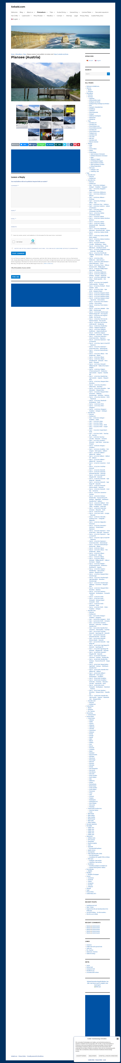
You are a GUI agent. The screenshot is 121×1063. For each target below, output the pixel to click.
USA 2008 (91, 136)
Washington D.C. (93, 801)
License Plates (86, 12)
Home (12, 54)
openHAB (90, 846)
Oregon (91, 782)
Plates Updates (92, 822)
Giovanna (90, 91)
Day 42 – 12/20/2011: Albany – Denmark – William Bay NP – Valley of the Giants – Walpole (99, 560)
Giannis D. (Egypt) (95, 159)
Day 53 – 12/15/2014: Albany (96, 357)
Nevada (91, 767)
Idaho (90, 739)
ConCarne (89, 945)
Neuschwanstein (93, 112)
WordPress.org (90, 970)
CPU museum (91, 839)
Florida (91, 734)
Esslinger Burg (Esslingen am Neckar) (99, 103)
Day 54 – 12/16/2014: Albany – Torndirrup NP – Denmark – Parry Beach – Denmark (98, 360)
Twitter (90, 881)
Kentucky (91, 747)
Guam (90, 812)
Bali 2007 (91, 138)
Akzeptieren (81, 1056)
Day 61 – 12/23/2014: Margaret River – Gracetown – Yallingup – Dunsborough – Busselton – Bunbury (99, 393)
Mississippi (92, 760)
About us (30, 12)
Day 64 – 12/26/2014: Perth (96, 404)
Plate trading (91, 815)
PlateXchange (91, 819)
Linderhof (91, 110)
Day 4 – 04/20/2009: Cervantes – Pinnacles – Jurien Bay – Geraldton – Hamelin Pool (99, 624)
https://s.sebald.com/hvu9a (61, 54)
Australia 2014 (93, 124)
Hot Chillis (14, 16)
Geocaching (74, 12)
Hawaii (91, 737)
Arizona (91, 723)
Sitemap (69, 16)
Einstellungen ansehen (108, 1056)
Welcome (14, 12)
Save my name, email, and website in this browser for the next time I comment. (37, 235)
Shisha (91, 150)
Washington (92, 800)
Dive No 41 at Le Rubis (92, 914)
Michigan (91, 756)
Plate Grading (91, 817)
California (91, 727)
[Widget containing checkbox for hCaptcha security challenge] (23, 242)
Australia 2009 (93, 135)
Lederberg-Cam (95, 171)
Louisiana (91, 749)
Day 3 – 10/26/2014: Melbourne (97, 192)
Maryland (91, 753)
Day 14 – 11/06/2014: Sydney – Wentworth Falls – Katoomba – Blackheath (97, 225)
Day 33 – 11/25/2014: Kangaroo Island (99, 293)
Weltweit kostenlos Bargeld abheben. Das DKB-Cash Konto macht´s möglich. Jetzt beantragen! (97, 983)
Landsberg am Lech (92, 905)
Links (89, 845)
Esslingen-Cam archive (95, 860)
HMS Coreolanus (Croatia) (97, 164)
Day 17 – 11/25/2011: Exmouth (97, 470)
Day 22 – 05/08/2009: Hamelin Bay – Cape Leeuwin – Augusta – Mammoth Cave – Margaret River (99, 697)
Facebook (90, 879)
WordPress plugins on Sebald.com (98, 866)
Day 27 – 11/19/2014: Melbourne (97, 272)
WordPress (91, 864)
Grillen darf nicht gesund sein (94, 946)
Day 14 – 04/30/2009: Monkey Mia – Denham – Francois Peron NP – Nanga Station (99, 661)
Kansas (91, 746)
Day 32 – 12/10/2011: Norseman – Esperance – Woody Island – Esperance (98, 527)
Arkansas (91, 725)
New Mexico (92, 772)
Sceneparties (91, 852)
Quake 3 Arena (91, 850)
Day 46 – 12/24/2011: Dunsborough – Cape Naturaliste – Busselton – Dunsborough (99, 579)
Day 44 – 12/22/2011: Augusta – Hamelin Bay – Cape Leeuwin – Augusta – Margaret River (97, 570)
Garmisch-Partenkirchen (96, 107)
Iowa (90, 744)
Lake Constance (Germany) (98, 154)
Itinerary (91, 176)
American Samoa (93, 810)
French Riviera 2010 (94, 131)
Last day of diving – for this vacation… (96, 912)
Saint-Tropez (90, 907)
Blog (21, 12)
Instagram (90, 883)
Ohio (90, 779)
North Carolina (93, 775)
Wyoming (91, 806)
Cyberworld (26, 16)
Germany (90, 96)
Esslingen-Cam (95, 169)
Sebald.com (18, 6)
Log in (88, 965)
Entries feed (90, 967)
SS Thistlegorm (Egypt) (97, 161)
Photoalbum (41, 12)
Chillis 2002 (91, 827)
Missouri (91, 761)
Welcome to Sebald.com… (93, 86)
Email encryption (92, 843)
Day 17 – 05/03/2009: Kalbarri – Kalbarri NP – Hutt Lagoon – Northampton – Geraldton (97, 674)
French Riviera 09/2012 (95, 128)
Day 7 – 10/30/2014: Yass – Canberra (98, 204)
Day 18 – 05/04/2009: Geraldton (97, 678)
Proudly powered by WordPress (35, 1056)
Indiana (91, 742)
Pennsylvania (92, 784)
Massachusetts (93, 754)
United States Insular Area (95, 808)
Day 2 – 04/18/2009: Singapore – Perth (99, 619)
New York (91, 773)
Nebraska (91, 765)
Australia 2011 (92, 129)
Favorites (90, 95)
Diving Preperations (96, 166)
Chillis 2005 (91, 833)
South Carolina (93, 787)
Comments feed (91, 969)
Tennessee (92, 791)
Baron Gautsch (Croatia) (97, 162)
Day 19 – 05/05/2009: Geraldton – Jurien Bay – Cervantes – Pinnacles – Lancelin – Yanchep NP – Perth (99, 681)
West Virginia (92, 803)
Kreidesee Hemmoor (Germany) (99, 155)
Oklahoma (92, 780)
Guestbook (91, 878)
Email (13, 218)
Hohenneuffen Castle (94, 100)
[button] (117, 1039)
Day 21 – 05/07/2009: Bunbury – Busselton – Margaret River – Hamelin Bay (99, 692)
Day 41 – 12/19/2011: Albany (96, 556)
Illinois (91, 741)
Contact (59, 16)
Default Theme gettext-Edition (97, 867)
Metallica (50, 16)
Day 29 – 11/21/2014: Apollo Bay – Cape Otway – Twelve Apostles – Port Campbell (99, 279)
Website (14, 226)
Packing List (92, 178)
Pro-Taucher (91, 711)
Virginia (91, 798)
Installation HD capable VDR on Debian (99, 857)
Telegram (90, 886)
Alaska (91, 721)
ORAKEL (90, 871)
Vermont (91, 796)
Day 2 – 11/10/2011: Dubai (96, 421)
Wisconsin (92, 805)
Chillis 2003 (91, 829)
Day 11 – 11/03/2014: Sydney (96, 216)
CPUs (90, 147)
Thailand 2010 (93, 133)
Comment (15, 185)
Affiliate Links (91, 838)
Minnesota (92, 758)
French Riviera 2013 (94, 126)
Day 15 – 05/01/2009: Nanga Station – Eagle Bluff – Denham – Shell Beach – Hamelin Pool (99, 666)
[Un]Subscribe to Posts (93, 972)
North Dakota (92, 777)
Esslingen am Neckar (94, 102)
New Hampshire (93, 768)
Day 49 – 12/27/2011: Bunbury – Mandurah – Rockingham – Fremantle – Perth (99, 593)
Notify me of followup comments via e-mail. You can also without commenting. (46, 248)
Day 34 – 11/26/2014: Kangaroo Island (99, 294)
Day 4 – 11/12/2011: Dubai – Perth (98, 425)
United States (91, 718)
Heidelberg (92, 109)
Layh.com (89, 948)
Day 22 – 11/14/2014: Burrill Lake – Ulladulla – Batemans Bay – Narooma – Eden (99, 254)
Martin (90, 90)
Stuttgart (91, 114)
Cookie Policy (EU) (97, 16)
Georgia (91, 735)
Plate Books (91, 813)
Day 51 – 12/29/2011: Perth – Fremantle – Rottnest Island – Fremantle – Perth (97, 600)
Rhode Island (92, 786)
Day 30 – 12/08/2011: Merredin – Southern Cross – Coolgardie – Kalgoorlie (98, 518)
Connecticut (92, 730)
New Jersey (92, 770)
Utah (90, 794)
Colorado (91, 728)
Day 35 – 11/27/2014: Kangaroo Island (99, 296)
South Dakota (92, 789)
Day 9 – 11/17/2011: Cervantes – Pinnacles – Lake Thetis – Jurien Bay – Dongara (99, 442)
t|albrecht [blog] (91, 953)
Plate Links (91, 820)
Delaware (91, 732)
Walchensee (92, 117)
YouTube (90, 885)
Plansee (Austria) (93, 142)
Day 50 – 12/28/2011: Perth (96, 596)
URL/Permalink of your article (21, 268)
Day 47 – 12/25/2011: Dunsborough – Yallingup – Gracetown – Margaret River (99, 584)
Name (13, 210)
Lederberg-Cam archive (95, 862)
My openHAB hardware (95, 848)
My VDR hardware (94, 855)
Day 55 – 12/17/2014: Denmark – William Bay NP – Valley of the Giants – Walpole (99, 365)
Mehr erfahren (48, 263)
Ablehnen (92, 1056)
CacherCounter (92, 714)
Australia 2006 (93, 140)
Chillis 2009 (91, 834)
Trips (51, 12)
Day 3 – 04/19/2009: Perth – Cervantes (99, 621)
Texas (90, 793)
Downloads (91, 841)
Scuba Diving (61, 12)
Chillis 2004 (91, 831)
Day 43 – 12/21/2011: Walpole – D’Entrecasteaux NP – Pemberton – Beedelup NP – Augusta (98, 565)
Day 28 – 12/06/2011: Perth (96, 511)
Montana (91, 763)
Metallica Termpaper (93, 874)
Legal (104, 1059)
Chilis (90, 145)
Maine (91, 751)
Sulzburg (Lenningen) (95, 116)
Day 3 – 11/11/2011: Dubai (95, 423)
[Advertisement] (46, 161)
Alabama (91, 720)
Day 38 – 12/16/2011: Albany (96, 548)
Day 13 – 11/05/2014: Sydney (96, 221)
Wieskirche (92, 119)
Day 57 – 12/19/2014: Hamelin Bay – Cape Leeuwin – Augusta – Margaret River (98, 378)
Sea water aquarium (102, 12)
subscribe (59, 248)
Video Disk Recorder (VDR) (95, 853)
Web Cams (92, 168)
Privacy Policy (98, 1059)
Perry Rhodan (38, 16)
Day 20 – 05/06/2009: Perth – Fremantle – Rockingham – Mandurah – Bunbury (99, 687)
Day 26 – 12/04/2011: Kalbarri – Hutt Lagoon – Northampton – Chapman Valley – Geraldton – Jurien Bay (99, 504)
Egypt (92, 157)
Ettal (90, 105)
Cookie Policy (91, 1059)
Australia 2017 (93, 123)
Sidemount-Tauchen (92, 952)
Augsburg (91, 98)
